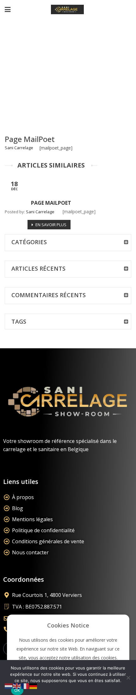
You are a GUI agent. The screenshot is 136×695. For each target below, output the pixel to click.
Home (25, 68)
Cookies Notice (68, 625)
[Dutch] (9, 686)
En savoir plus (50, 224)
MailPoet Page (59, 68)
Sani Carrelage (19, 147)
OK (17, 690)
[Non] (128, 677)
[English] (17, 686)
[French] (25, 686)
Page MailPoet (30, 139)
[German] (33, 686)
